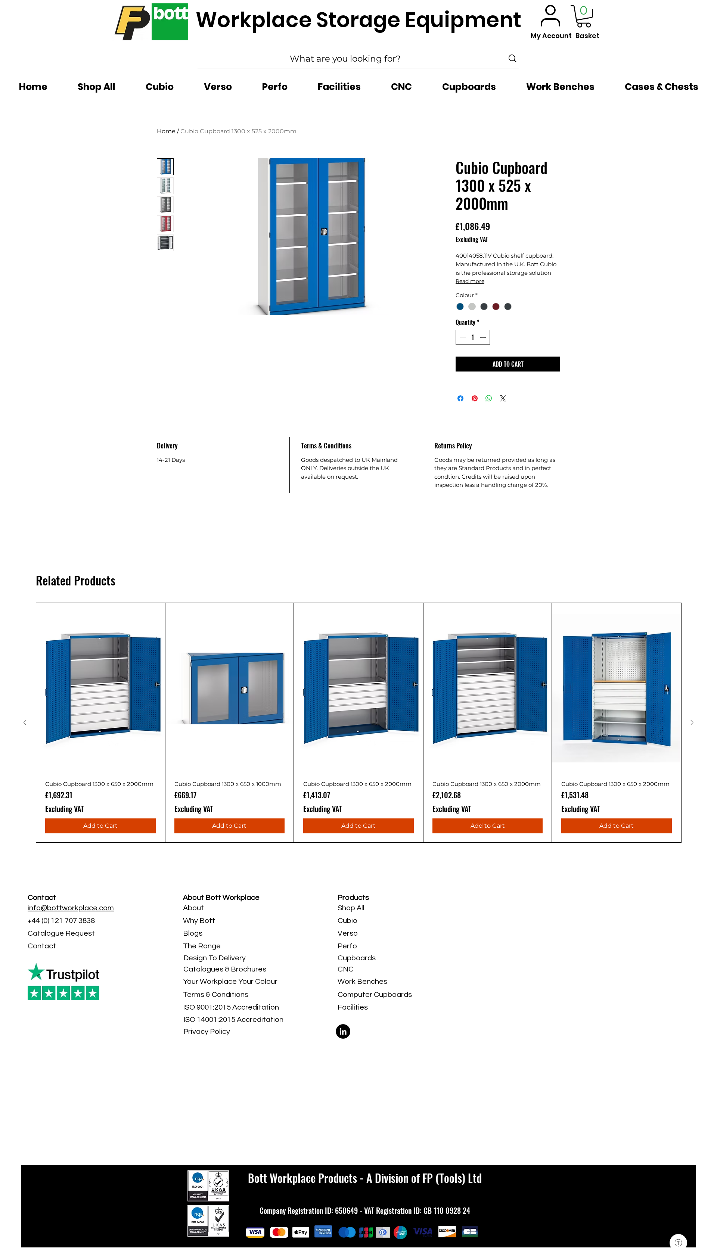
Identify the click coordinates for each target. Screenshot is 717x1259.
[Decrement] (462, 337)
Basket (587, 35)
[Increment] (483, 337)
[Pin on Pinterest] (474, 398)
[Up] (678, 1243)
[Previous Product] (25, 722)
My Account (551, 35)
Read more (470, 281)
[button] (584, 16)
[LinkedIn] (343, 1031)
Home (166, 131)
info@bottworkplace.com (71, 908)
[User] (550, 15)
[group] (358, 722)
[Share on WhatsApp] (488, 398)
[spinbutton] (472, 337)
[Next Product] (691, 722)
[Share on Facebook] (460, 398)
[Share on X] (503, 398)
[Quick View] (100, 688)
